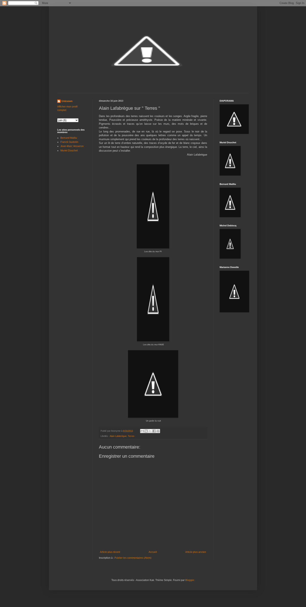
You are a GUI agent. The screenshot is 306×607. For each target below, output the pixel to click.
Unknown (66, 101)
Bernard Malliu (68, 137)
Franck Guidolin (69, 142)
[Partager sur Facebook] (154, 431)
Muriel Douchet (69, 150)
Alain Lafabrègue (118, 436)
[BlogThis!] (146, 431)
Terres (131, 436)
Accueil (153, 552)
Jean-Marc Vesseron (72, 146)
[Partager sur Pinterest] (158, 431)
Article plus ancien (195, 552)
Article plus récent (110, 552)
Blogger (189, 580)
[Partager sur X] (150, 431)
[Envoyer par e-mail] (142, 431)
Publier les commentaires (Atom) (132, 557)
